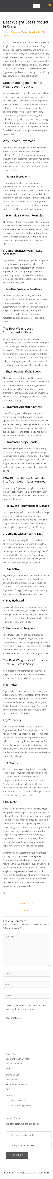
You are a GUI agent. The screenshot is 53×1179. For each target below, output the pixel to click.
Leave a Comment (11, 32)
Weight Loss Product (31, 32)
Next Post (26, 910)
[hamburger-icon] (36, 6)
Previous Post (26, 903)
